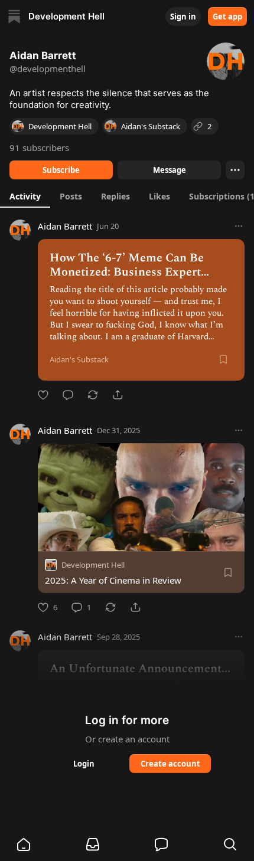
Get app (227, 16)
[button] (23, 844)
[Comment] (68, 394)
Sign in (183, 16)
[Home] (14, 16)
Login (84, 763)
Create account (170, 763)
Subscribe (61, 170)
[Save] (223, 359)
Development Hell (93, 564)
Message (169, 170)
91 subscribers (39, 147)
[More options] (238, 226)
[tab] (25, 196)
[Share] (118, 394)
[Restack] (93, 394)
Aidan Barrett (65, 226)
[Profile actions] (235, 170)
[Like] (43, 394)
